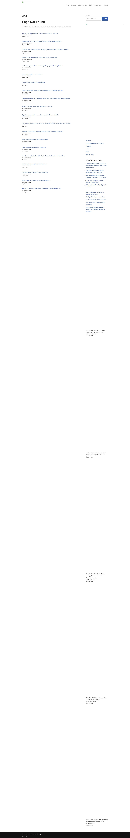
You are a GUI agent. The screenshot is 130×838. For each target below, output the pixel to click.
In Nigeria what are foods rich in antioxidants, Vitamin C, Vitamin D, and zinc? (42, 131)
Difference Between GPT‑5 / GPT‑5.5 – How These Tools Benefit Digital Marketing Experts (46, 98)
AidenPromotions (26, 834)
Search (88, 15)
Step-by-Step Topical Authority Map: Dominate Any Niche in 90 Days (40, 33)
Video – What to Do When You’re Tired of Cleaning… (36, 180)
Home (67, 5)
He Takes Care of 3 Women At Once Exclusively (35, 172)
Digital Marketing (82, 5)
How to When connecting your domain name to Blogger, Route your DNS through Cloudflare (46, 123)
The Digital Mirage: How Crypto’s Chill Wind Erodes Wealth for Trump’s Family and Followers (96, 165)
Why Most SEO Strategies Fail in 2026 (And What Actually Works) (39, 57)
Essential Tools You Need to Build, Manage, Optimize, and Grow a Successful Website (45, 49)
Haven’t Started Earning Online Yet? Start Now (34, 164)
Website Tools (97, 5)
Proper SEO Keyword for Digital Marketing (33, 82)
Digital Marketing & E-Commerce (95, 143)
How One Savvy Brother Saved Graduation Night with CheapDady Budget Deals (43, 156)
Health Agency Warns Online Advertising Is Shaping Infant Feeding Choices (42, 66)
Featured (88, 146)
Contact (105, 5)
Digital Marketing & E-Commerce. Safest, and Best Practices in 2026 (40, 115)
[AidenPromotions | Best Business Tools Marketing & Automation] (26, 5)
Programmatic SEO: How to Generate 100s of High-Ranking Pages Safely (41, 41)
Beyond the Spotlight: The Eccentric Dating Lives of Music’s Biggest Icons (41, 188)
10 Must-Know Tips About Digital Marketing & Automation (37, 106)
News (87, 149)
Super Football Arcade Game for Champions (34, 147)
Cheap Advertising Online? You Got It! (32, 74)
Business (73, 5)
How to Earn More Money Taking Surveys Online (35, 139)
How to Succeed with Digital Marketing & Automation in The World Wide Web (42, 90)
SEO (90, 5)
